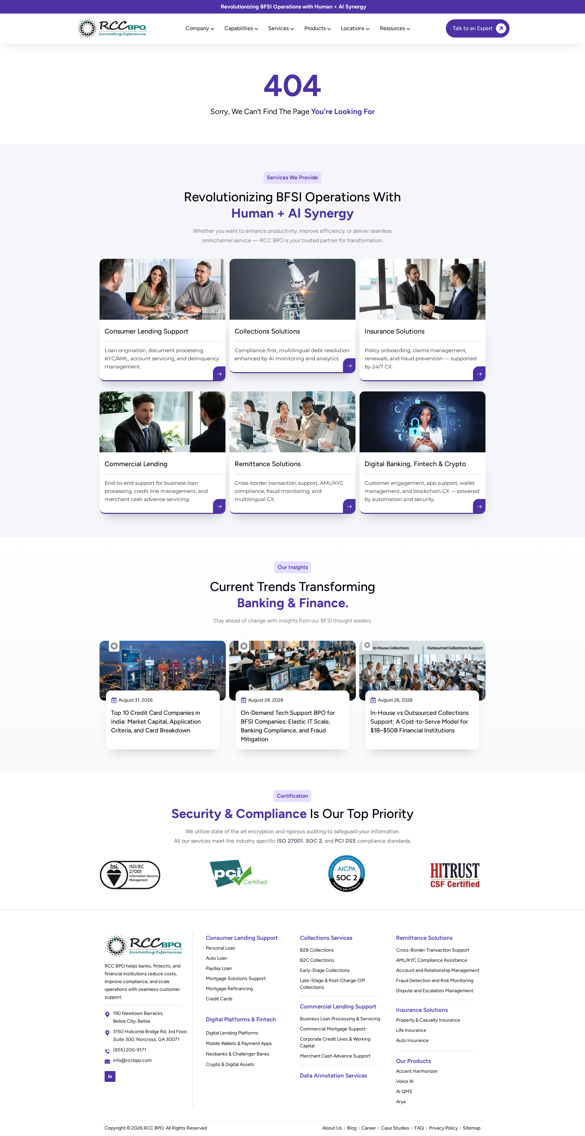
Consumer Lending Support (147, 331)
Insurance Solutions (395, 331)
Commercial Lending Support (338, 1006)
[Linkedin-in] (110, 1076)
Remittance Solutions (268, 464)
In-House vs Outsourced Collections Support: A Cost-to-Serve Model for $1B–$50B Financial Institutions (419, 721)
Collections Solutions (267, 331)
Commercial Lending (136, 464)
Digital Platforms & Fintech (241, 1019)
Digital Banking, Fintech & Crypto (415, 464)
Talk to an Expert (473, 28)
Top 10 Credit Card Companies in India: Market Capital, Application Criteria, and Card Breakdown (156, 721)
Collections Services (326, 937)
